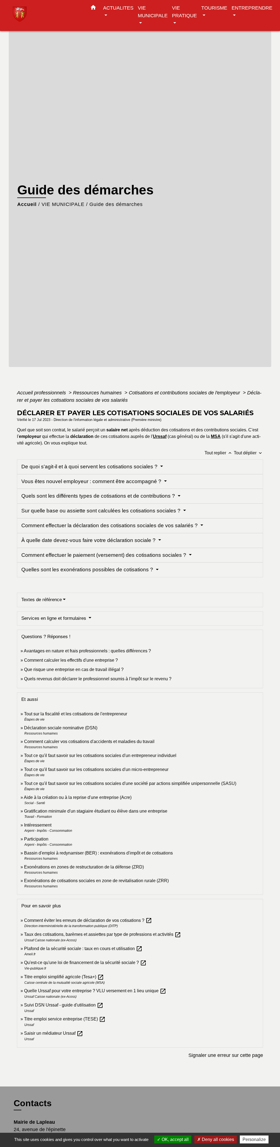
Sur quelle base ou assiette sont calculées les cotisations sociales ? (101, 511)
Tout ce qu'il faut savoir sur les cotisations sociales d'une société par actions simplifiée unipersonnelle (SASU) (130, 783)
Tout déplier (248, 453)
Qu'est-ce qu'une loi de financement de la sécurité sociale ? (85, 962)
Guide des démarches (116, 204)
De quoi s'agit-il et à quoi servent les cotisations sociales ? (90, 466)
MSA (216, 436)
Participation (36, 839)
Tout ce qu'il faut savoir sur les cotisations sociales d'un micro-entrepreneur (96, 769)
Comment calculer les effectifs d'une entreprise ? (71, 660)
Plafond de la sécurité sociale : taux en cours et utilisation (83, 948)
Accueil (27, 204)
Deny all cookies (217, 1139)
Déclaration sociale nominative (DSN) (60, 728)
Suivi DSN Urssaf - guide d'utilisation (63, 1005)
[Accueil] (47, 15)
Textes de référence (41, 599)
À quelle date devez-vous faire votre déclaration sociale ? (89, 540)
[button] (93, 8)
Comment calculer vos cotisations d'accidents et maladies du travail (89, 741)
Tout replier (219, 453)
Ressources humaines (98, 392)
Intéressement (37, 825)
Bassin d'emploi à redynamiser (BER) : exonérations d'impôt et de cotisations (98, 853)
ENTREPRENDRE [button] (252, 8)
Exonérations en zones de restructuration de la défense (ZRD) (84, 867)
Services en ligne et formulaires (54, 618)
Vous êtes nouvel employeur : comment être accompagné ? (92, 481)
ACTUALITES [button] (118, 8)
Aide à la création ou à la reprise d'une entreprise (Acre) (78, 797)
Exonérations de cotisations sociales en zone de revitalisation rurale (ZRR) (96, 880)
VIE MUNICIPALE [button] (153, 11)
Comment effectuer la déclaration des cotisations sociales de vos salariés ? (110, 525)
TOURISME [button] (214, 8)
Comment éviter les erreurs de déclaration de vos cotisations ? (88, 920)
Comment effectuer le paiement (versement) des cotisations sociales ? (104, 555)
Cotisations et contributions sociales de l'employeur (185, 392)
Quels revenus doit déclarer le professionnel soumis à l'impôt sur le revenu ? (97, 678)
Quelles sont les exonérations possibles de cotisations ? (87, 569)
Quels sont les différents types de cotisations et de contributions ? (98, 496)
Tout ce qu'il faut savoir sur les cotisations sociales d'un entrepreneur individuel (100, 755)
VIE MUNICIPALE (63, 204)
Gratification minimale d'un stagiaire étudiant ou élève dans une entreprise (95, 811)
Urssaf (160, 436)
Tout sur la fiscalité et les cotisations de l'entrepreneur (75, 714)
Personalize (254, 1139)
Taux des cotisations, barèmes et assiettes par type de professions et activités (102, 934)
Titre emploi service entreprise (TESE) (65, 1019)
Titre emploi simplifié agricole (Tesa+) (64, 976)
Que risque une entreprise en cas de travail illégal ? (74, 669)
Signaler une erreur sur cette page (225, 1055)
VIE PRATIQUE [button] (184, 11)
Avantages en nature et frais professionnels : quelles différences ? (87, 651)
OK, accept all (175, 1139)
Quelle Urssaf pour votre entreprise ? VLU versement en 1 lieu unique (95, 990)
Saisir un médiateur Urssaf (53, 1033)
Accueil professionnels (42, 392)
